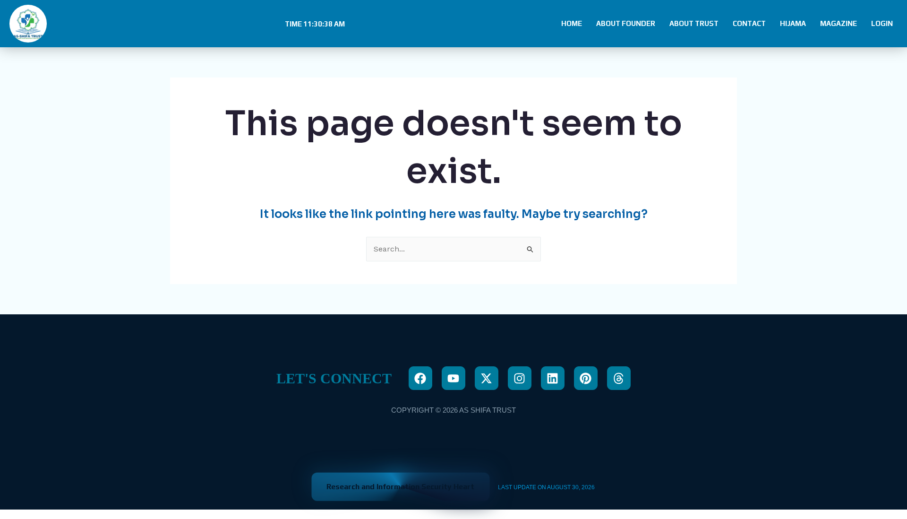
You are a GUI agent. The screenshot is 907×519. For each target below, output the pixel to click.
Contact (749, 23)
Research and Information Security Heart (400, 486)
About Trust (694, 23)
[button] (313, 24)
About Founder (625, 23)
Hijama (793, 23)
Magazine (838, 23)
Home (571, 23)
